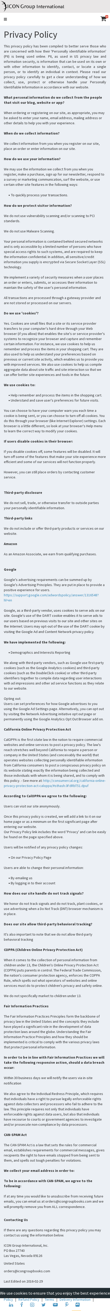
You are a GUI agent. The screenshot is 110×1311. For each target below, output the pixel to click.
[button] (5, 19)
